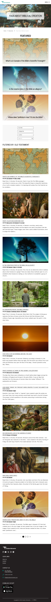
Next (30, 537)
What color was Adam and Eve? (13, 221)
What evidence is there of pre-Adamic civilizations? (20, 370)
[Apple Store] (8, 591)
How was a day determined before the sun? (17, 354)
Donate (4, 563)
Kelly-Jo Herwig (17, 178)
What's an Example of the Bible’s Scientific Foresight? (21, 176)
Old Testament (9, 178)
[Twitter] (8, 552)
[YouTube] (5, 552)
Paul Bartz (20, 267)
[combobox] (25, 128)
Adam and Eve (9, 223)
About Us (5, 559)
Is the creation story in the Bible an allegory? (19, 265)
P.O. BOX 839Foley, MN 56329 (8, 571)
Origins (14, 267)
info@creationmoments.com (11, 577)
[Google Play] (8, 587)
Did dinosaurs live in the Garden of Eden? (17, 433)
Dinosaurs (9, 311)
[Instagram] (11, 552)
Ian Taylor (22, 223)
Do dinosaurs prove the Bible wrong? (15, 309)
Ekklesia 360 (34, 600)
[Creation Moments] (5, 2)
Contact (4, 561)
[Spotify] (13, 552)
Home (5, 30)
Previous (21, 537)
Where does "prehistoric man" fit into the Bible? (19, 520)
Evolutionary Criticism (15, 311)
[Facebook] (3, 552)
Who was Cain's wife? (10, 475)
